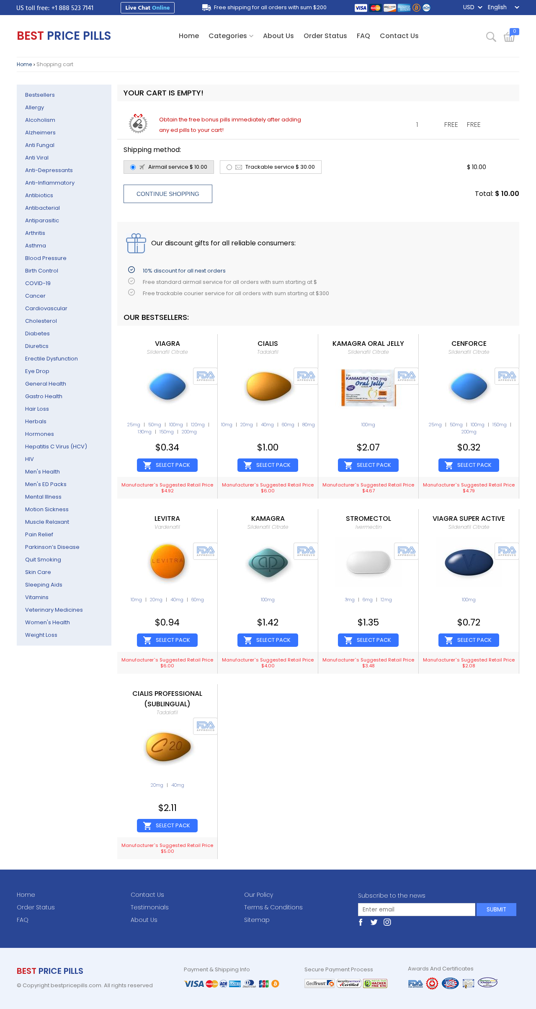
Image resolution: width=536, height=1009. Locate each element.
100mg (176, 424)
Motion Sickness (47, 509)
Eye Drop (37, 371)
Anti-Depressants (49, 170)
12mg (386, 599)
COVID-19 (38, 283)
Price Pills (64, 36)
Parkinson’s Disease (52, 547)
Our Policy (258, 895)
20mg (246, 424)
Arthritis (35, 233)
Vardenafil (167, 526)
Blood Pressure (46, 258)
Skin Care (38, 572)
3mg (350, 599)
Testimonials (150, 907)
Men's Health (42, 472)
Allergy (34, 107)
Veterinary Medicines (54, 610)
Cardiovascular (46, 308)
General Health (45, 384)
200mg (189, 431)
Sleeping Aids (43, 585)
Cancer (35, 296)
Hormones (39, 434)
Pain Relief (39, 534)
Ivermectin (368, 526)
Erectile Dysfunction (51, 359)
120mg (198, 424)
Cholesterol (41, 321)
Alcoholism (40, 120)
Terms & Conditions (273, 907)
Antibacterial (42, 208)
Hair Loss (37, 409)
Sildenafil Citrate (167, 351)
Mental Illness (43, 497)
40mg (267, 424)
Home (189, 36)
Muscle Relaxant (47, 522)
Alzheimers (40, 132)
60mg (288, 424)
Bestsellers (40, 95)
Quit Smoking (43, 560)
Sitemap (257, 920)
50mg (154, 424)
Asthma (35, 246)
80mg (308, 424)
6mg (368, 599)
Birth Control (41, 271)
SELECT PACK (173, 465)
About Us (278, 36)
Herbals (35, 421)
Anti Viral (37, 158)
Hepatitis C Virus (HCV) (56, 446)
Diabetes (37, 333)
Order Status (325, 36)
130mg (145, 431)
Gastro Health (43, 396)
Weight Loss (41, 635)
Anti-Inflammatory (50, 183)
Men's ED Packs (46, 484)
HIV (29, 459)
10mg (226, 424)
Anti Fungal (39, 145)
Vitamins (37, 597)
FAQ (363, 36)
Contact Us (399, 36)
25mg (133, 424)
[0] (511, 40)
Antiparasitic (42, 220)
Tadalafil (267, 351)
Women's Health (47, 622)
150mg (167, 431)
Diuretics (37, 346)
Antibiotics (39, 195)
